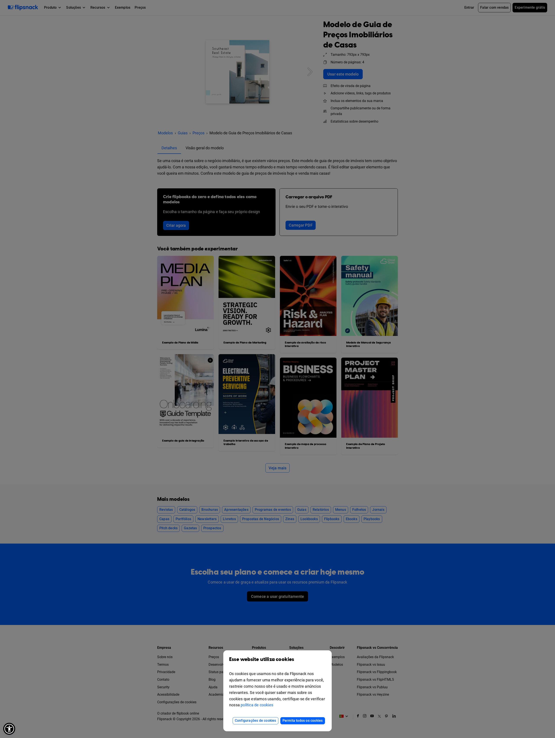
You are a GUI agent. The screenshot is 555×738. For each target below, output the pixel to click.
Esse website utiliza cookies (261, 659)
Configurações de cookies (255, 720)
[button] (9, 729)
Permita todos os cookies (302, 720)
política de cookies (257, 705)
